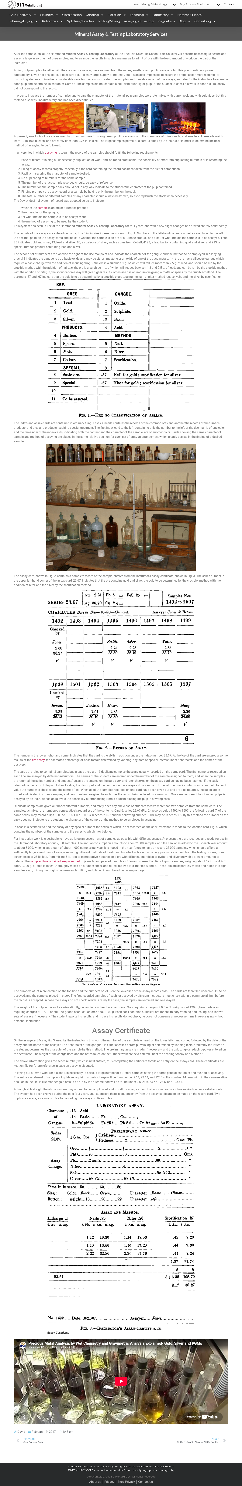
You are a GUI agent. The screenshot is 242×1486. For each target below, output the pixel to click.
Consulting (202, 21)
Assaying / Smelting (139, 21)
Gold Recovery (20, 15)
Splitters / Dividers (81, 21)
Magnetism (166, 21)
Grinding (92, 15)
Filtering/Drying (21, 21)
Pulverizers (50, 21)
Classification (72, 15)
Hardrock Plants (189, 15)
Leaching (137, 15)
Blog (182, 21)
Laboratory (161, 15)
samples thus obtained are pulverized (55, 861)
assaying (51, 152)
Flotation (114, 15)
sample (42, 208)
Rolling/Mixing (109, 21)
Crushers (47, 15)
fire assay (38, 760)
